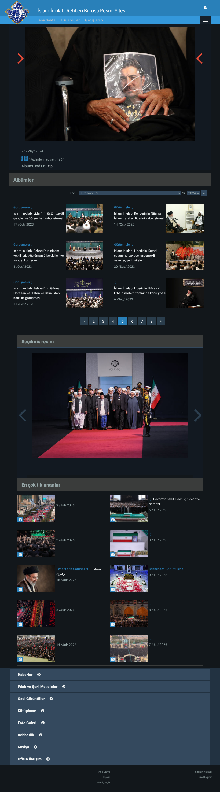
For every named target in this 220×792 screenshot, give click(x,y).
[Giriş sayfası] (205, 7)
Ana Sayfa (47, 20)
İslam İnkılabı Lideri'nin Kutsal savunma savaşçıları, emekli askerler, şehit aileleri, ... (135, 255)
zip (49, 166)
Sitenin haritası (203, 771)
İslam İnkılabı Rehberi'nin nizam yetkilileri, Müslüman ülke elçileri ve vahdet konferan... (38, 255)
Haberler (25, 674)
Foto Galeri (27, 723)
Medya (23, 747)
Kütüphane (27, 711)
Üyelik (106, 777)
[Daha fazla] (24, 159)
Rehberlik (26, 735)
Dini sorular (70, 20)
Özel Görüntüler (31, 699)
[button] (205, 20)
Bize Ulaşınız (205, 777)
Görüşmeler (21, 207)
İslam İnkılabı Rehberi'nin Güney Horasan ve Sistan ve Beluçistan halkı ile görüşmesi (36, 293)
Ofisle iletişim (30, 759)
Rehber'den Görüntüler (72, 569)
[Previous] (84, 321)
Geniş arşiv (94, 20)
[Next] (161, 321)
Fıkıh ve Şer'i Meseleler (37, 686)
